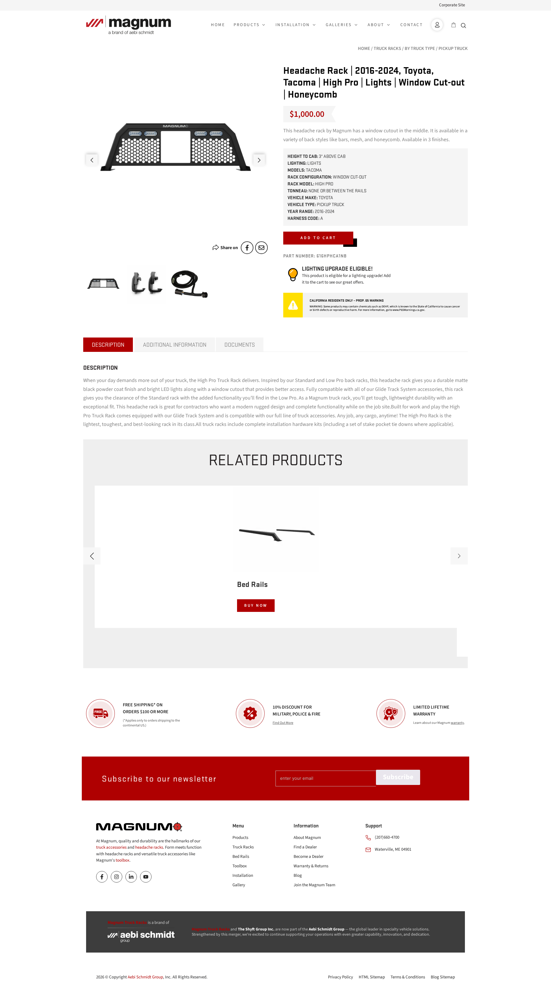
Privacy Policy (340, 977)
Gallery (238, 885)
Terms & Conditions (408, 977)
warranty (457, 722)
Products (240, 838)
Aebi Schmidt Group (145, 977)
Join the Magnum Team (314, 885)
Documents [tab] (239, 344)
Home (364, 48)
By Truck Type (420, 48)
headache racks (149, 847)
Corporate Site (452, 5)
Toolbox (239, 866)
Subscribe (398, 777)
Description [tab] (108, 344)
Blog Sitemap (443, 977)
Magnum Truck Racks (211, 929)
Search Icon (465, 25)
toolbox (122, 860)
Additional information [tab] (174, 344)
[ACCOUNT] (437, 25)
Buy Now (255, 605)
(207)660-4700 (387, 837)
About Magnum (307, 838)
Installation (242, 875)
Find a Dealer (305, 847)
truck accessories (111, 847)
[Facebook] (247, 247)
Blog (298, 875)
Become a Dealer (308, 857)
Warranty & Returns (311, 866)
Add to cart (318, 238)
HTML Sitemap (372, 977)
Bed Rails (240, 857)
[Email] (261, 247)
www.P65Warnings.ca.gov (408, 310)
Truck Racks (387, 48)
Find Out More (283, 722)
